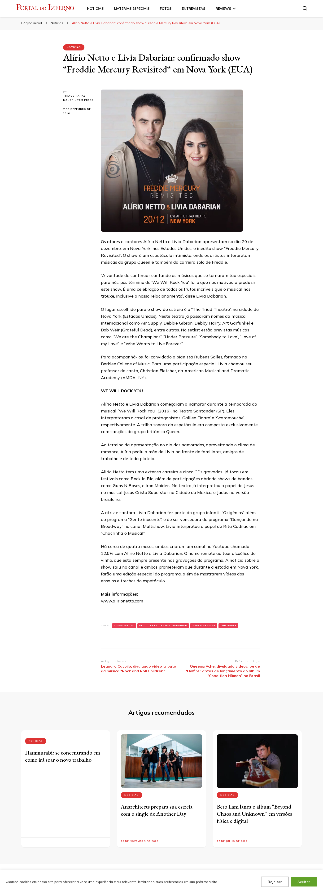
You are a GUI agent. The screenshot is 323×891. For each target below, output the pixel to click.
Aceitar (303, 882)
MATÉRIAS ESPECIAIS (131, 8)
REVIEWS (223, 8)
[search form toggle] (305, 8)
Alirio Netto (124, 625)
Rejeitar (275, 882)
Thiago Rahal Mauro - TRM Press (78, 98)
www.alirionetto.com (122, 601)
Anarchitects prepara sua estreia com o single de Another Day (156, 810)
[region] (161, 880)
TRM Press (228, 625)
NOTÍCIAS (95, 8)
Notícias (74, 47)
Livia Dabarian (204, 625)
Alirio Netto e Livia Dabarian (163, 625)
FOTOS (165, 8)
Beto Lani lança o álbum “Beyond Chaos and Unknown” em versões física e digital (254, 813)
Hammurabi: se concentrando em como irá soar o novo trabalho (62, 756)
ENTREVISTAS (193, 8)
